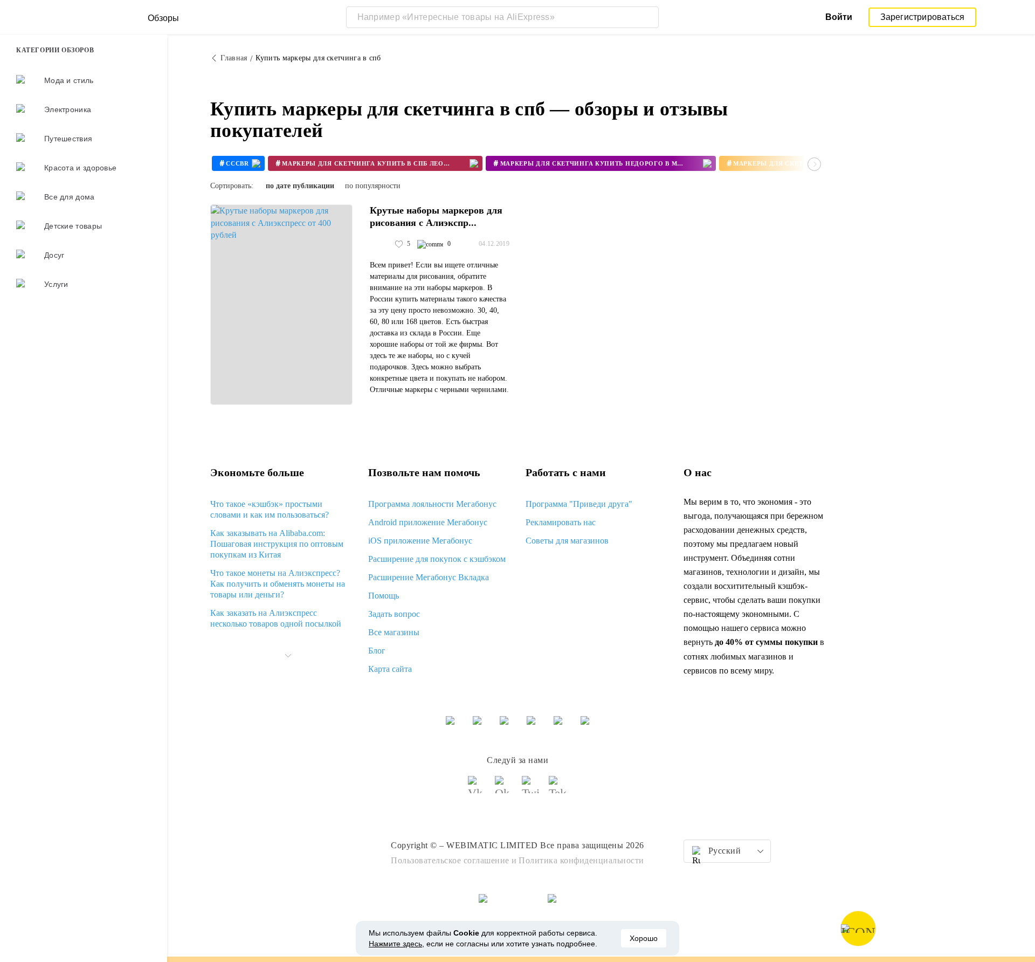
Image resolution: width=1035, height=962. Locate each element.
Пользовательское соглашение (450, 860)
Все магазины (393, 632)
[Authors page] (381, 244)
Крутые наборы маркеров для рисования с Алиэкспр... (436, 216)
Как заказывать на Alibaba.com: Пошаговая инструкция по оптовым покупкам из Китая (276, 543)
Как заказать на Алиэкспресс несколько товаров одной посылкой (275, 618)
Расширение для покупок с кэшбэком (437, 559)
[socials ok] (504, 789)
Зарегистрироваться (922, 17)
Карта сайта (390, 669)
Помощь (383, 595)
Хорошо (644, 938)
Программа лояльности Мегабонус (432, 504)
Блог (376, 650)
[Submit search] (648, 17)
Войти (838, 17)
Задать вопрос (394, 614)
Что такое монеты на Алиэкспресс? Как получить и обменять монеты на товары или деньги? (277, 583)
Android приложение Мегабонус (427, 522)
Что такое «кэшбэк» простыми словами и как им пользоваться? (269, 509)
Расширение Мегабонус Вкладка (428, 577)
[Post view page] (281, 304)
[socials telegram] (557, 789)
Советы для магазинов (567, 540)
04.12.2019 (494, 244)
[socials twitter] (531, 789)
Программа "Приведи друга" (579, 504)
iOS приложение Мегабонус (420, 540)
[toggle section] (288, 655)
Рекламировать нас (561, 522)
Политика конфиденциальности (581, 860)
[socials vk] (477, 789)
